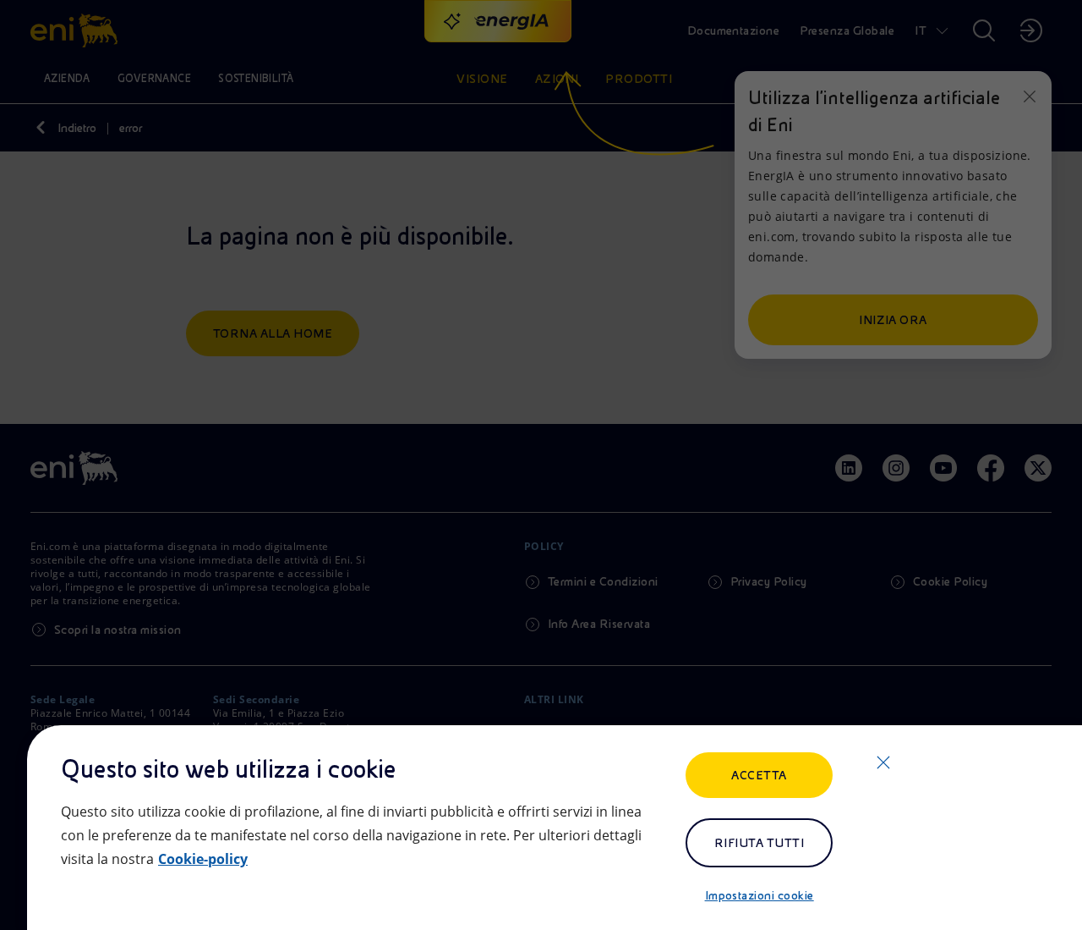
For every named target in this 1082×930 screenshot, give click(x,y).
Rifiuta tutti (759, 843)
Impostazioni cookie (759, 895)
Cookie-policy (203, 859)
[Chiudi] (883, 762)
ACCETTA (758, 775)
